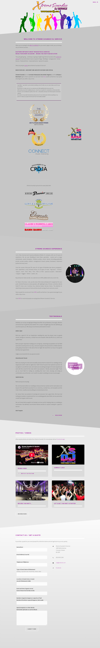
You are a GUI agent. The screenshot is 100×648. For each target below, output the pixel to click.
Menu (94, 2)
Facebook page (61, 439)
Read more (58, 415)
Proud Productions (21, 640)
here (44, 76)
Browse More (22, 514)
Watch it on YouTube (27, 473)
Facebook (58, 568)
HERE (35, 292)
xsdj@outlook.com (61, 562)
